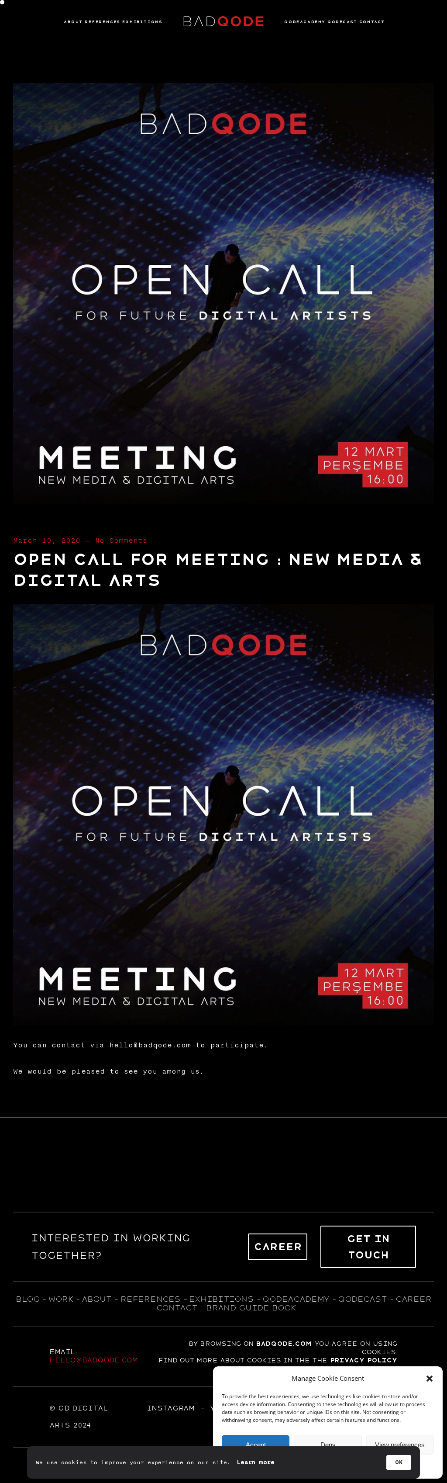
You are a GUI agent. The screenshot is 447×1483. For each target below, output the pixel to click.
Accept (256, 1444)
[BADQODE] (223, 21)
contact (176, 1307)
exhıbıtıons (221, 1299)
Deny (328, 1444)
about (96, 1299)
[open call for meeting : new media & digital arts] (223, 501)
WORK (60, 1299)
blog (27, 1299)
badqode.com (284, 1343)
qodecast (364, 1299)
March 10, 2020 (46, 540)
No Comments (121, 540)
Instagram (171, 1408)
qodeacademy (295, 1299)
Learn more (256, 1462)
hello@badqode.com (93, 1360)
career (413, 1299)
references (150, 1299)
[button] (429, 1378)
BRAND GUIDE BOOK (251, 1307)
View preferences (400, 1444)
